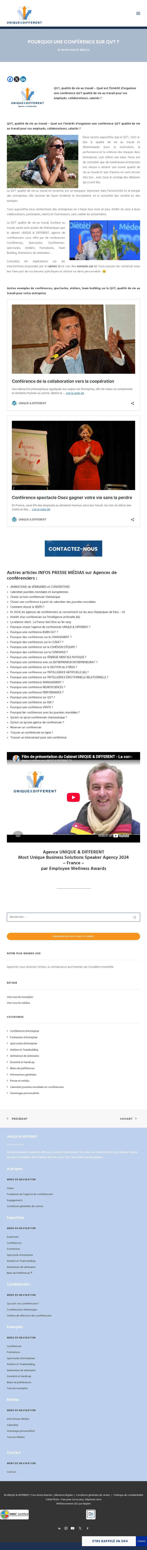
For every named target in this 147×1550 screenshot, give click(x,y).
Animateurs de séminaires (21, 1267)
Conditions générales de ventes (25, 1206)
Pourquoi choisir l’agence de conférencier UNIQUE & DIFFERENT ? (50, 627)
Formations (13, 1249)
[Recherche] (73, 917)
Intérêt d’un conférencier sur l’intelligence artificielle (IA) (45, 617)
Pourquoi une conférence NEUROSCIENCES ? (37, 687)
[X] (17, 79)
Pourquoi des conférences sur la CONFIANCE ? (39, 652)
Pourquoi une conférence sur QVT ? (32, 697)
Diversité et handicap (19, 1376)
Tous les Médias (16, 1437)
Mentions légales (64, 1495)
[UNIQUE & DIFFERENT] (24, 13)
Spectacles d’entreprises (21, 1358)
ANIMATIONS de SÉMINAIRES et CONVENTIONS (40, 587)
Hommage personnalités (21, 1431)
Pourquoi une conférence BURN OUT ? (34, 632)
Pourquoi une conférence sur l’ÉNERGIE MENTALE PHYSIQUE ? (48, 657)
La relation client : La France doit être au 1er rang (40, 622)
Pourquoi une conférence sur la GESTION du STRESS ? (43, 667)
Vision (10, 1188)
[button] (138, 13)
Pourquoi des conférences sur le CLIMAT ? (36, 642)
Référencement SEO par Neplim (73, 1504)
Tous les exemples (17, 1388)
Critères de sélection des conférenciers (29, 1316)
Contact (11, 1472)
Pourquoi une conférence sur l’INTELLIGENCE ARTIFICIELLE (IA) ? (49, 672)
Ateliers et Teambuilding (21, 1364)
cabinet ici (54, 266)
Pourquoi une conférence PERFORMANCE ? (37, 692)
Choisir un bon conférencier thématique (35, 597)
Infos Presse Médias (75, 49)
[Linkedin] (23, 79)
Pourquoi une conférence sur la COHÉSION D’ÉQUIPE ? (43, 647)
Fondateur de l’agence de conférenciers (30, 1194)
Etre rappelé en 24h (110, 1541)
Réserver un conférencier (26, 727)
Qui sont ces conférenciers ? (23, 1304)
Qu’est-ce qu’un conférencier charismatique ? (38, 717)
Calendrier (12, 1425)
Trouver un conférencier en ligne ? (31, 732)
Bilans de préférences (19, 1383)
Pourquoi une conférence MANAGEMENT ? (37, 682)
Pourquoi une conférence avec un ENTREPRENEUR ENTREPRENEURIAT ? (54, 662)
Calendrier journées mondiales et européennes (39, 592)
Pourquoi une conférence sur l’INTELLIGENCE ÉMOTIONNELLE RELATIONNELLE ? (59, 677)
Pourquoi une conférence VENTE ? (31, 707)
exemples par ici (87, 266)
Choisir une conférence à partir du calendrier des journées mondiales (53, 602)
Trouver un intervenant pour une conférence (38, 737)
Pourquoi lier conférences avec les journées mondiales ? (45, 712)
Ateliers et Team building (21, 1261)
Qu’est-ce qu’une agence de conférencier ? (37, 722)
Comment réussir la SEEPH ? (27, 607)
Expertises (13, 1237)
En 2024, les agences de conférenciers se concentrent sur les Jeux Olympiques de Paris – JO (67, 612)
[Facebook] (10, 79)
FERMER (141, 1541)
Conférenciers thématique (22, 1310)
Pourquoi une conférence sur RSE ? (32, 702)
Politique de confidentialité (127, 1495)
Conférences (14, 1243)
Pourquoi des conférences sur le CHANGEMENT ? (41, 637)
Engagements (15, 1200)
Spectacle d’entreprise (20, 1255)
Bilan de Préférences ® (19, 1273)
